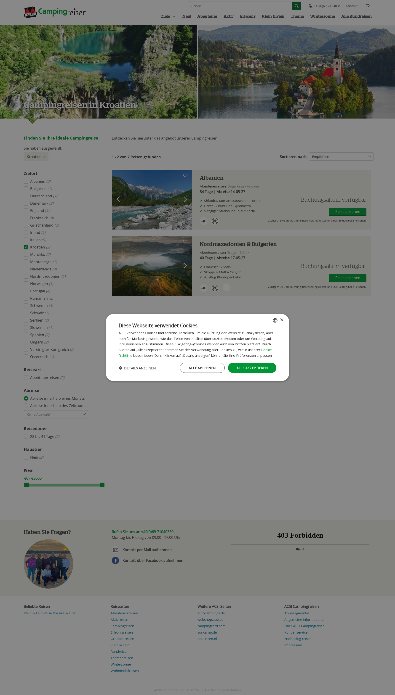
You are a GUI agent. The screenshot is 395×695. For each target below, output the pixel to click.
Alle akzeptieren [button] (252, 367)
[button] (137, 368)
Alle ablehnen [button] (202, 367)
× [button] (281, 320)
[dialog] (197, 347)
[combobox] (275, 320)
